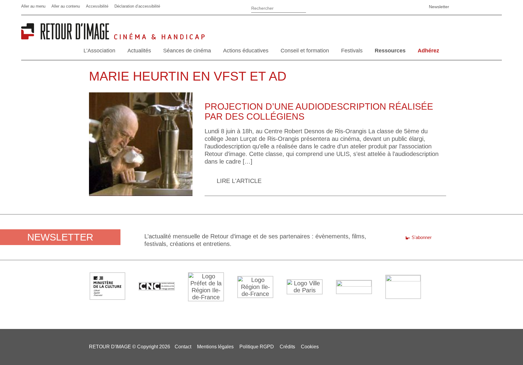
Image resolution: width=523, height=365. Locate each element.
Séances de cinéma (187, 51)
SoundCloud (407, 6)
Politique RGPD (256, 346)
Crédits (287, 346)
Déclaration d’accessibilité (137, 6)
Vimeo (392, 6)
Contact (183, 346)
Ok (314, 9)
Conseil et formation (305, 51)
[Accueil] (67, 37)
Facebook (362, 6)
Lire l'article (239, 181)
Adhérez (428, 51)
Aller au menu (33, 6)
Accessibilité (97, 6)
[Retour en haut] (488, 349)
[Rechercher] (278, 7)
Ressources (390, 51)
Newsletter (439, 6)
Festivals (352, 51)
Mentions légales (215, 346)
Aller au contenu (65, 6)
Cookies (310, 346)
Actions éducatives (245, 51)
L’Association (99, 51)
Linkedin (377, 6)
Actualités (139, 51)
